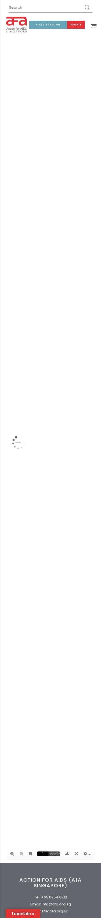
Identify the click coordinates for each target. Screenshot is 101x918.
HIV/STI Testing (48, 24)
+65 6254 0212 (54, 897)
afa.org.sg (59, 911)
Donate (76, 24)
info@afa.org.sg (56, 904)
